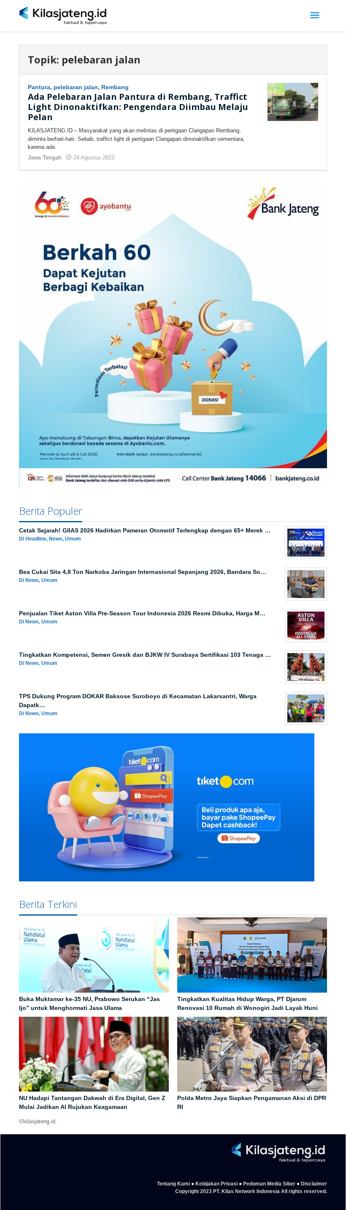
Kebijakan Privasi (216, 1184)
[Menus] (315, 16)
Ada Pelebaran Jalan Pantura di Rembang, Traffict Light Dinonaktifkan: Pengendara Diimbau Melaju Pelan (138, 107)
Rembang (115, 87)
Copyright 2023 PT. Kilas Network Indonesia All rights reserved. (251, 1191)
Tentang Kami (173, 1184)
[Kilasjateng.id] (63, 15)
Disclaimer (314, 1184)
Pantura (39, 87)
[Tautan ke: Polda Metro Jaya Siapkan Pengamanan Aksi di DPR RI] (252, 1054)
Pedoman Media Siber (269, 1184)
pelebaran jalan (76, 87)
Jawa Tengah (45, 157)
